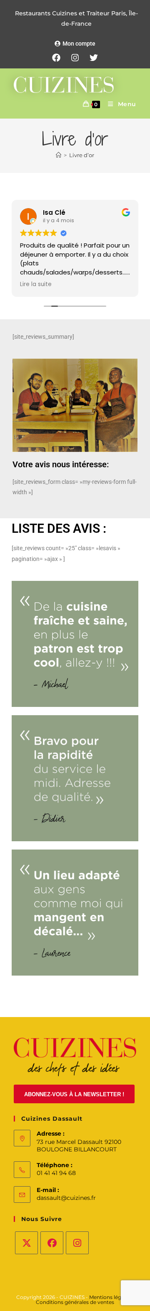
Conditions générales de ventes (75, 1302)
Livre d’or (81, 155)
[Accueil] (58, 155)
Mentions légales (110, 1297)
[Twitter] (93, 57)
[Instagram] (75, 57)
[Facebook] (56, 57)
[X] (26, 1242)
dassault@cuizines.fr (66, 1198)
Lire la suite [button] (36, 284)
